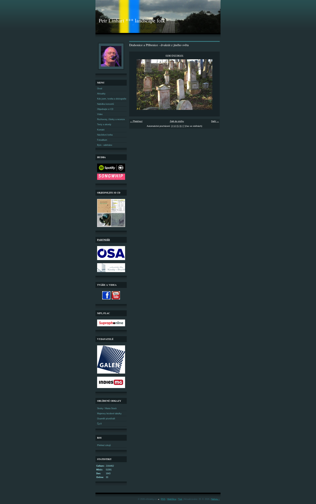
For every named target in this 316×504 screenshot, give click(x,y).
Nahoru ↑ (215, 499)
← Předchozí (136, 121)
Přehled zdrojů (104, 445)
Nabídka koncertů (105, 104)
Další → (215, 121)
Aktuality (101, 93)
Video (100, 114)
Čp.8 (99, 423)
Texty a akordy (104, 124)
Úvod (99, 88)
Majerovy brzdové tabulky (109, 413)
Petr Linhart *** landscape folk (132, 20)
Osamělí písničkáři (106, 418)
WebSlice (171, 499)
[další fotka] (214, 84)
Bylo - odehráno (104, 145)
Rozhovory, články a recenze (111, 119)
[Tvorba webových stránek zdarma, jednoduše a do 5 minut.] (159, 499)
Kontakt (101, 129)
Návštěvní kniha (105, 135)
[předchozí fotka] (134, 84)
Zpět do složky (177, 121)
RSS (163, 499)
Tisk (180, 499)
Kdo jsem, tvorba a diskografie (111, 99)
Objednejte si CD (105, 109)
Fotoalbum (102, 140)
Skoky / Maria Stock (107, 408)
